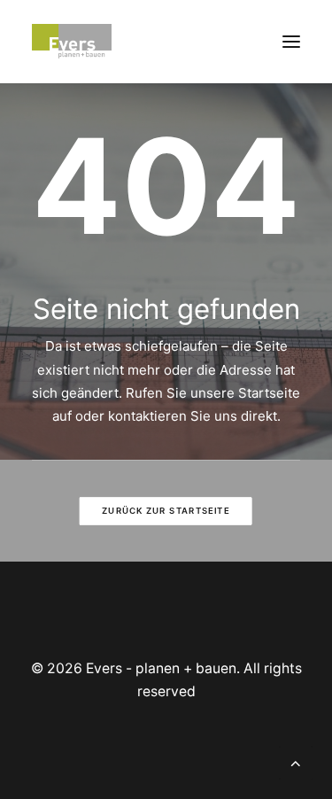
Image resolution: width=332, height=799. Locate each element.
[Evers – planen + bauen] (72, 41)
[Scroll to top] (296, 761)
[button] (291, 41)
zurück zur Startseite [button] (165, 511)
